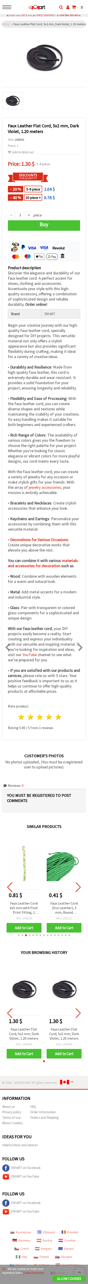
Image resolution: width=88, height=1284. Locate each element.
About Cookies (12, 1123)
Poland (44, 1257)
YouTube (29, 654)
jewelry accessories (45, 487)
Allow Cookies (69, 1278)
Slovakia (66, 1257)
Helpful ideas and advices (20, 1145)
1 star (21, 717)
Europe (69, 1248)
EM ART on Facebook (26, 1168)
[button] (19, 935)
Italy (24, 1257)
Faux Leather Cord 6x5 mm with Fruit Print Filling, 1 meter (24, 908)
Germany (24, 1240)
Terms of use (11, 1117)
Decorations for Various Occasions (39, 539)
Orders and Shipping (44, 1117)
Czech (24, 1248)
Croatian (70, 1240)
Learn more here (34, 1273)
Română (72, 1232)
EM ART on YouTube (25, 1176)
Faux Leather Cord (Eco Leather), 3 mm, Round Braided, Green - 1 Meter (64, 908)
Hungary (46, 1248)
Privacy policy (11, 1112)
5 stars (58, 717)
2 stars (30, 717)
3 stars (40, 717)
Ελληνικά (49, 1232)
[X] (4, 1269)
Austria (47, 1240)
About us (8, 1106)
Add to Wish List (23, 152)
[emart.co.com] (29, 7)
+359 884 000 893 (69, 15)
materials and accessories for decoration (43, 563)
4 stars (49, 717)
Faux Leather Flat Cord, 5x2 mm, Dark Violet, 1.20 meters (24, 1034)
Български (23, 1232)
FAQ (33, 1106)
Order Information (43, 1112)
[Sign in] (67, 7)
